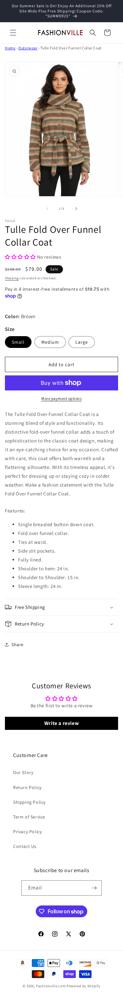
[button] (13, 33)
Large (81, 342)
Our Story (23, 772)
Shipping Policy (29, 802)
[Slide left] (47, 208)
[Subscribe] (94, 888)
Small (18, 342)
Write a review (61, 723)
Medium (50, 342)
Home (10, 47)
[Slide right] (76, 208)
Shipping (12, 278)
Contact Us (24, 846)
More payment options (61, 398)
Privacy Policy (27, 832)
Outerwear (27, 47)
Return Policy (27, 787)
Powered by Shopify (83, 986)
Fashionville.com (51, 986)
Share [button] (17, 644)
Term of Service (29, 817)
